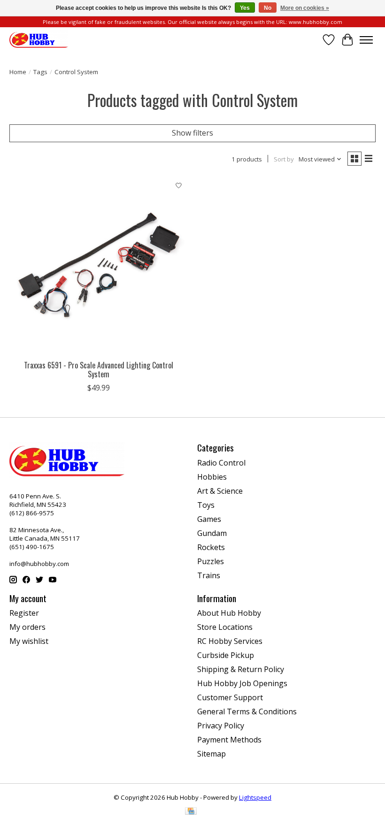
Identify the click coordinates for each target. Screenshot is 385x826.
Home (17, 72)
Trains (208, 575)
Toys (206, 505)
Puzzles (210, 561)
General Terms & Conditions (247, 711)
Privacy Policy (220, 725)
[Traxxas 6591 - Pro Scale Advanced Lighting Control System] (98, 266)
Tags (40, 72)
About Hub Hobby (229, 613)
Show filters (192, 133)
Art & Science (220, 491)
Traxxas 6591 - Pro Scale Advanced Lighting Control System (98, 369)
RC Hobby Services (229, 641)
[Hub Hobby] (38, 39)
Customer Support (230, 697)
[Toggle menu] (366, 40)
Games (209, 519)
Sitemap (211, 754)
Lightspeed (255, 797)
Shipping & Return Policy (240, 669)
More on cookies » (304, 8)
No (267, 8)
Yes (245, 8)
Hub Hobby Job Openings (242, 683)
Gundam (212, 533)
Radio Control (221, 463)
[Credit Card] (191, 812)
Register (24, 613)
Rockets (211, 547)
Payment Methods (229, 739)
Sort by (284, 159)
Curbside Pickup (225, 655)
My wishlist (28, 641)
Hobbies (212, 477)
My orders (27, 627)
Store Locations (225, 627)
